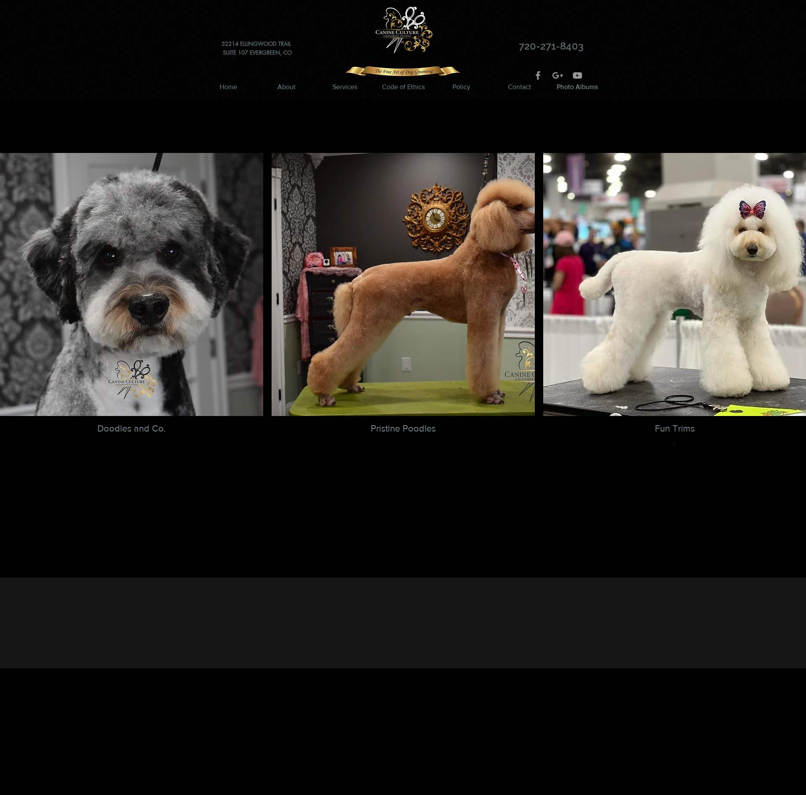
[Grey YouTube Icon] (577, 75)
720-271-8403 (551, 46)
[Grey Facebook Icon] (538, 75)
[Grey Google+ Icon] (557, 75)
